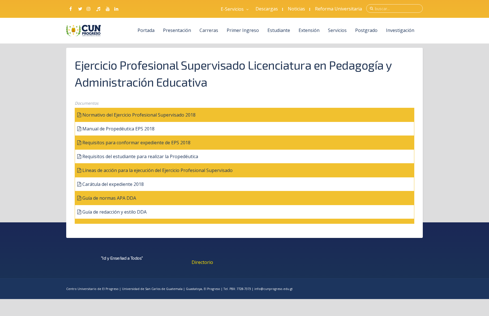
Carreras (209, 30)
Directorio (202, 262)
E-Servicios (233, 9)
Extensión (309, 30)
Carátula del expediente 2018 (113, 184)
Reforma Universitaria (338, 9)
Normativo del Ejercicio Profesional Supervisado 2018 (139, 115)
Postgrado (366, 30)
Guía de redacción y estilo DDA (114, 212)
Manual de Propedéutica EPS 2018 (118, 129)
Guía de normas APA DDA (109, 198)
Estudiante (278, 30)
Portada (146, 30)
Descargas (267, 9)
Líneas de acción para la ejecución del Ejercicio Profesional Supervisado (157, 170)
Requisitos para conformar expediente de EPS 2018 (136, 142)
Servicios (337, 30)
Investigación (400, 30)
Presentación (177, 30)
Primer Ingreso (243, 30)
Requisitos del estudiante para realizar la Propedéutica (140, 156)
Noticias (296, 9)
